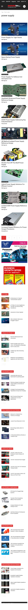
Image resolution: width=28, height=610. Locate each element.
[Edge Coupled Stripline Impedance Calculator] (5, 583)
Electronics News (5, 35)
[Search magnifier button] (24, 6)
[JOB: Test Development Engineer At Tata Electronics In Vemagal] (5, 538)
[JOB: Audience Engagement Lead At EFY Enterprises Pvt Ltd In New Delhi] (5, 552)
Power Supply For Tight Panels (11, 37)
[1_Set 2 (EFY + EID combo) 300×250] (14, 284)
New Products (4, 224)
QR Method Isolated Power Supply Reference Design (12, 142)
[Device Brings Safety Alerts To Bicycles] (5, 429)
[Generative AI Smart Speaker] (5, 313)
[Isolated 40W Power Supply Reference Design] (14, 197)
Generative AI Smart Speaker (16, 312)
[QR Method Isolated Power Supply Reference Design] (14, 133)
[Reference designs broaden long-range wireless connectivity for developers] (5, 383)
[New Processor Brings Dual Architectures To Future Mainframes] (5, 397)
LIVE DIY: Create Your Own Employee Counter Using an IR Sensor (17, 454)
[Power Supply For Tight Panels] (14, 29)
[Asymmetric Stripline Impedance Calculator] (5, 590)
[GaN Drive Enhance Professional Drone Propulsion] (5, 513)
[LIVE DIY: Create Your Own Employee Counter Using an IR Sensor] (5, 454)
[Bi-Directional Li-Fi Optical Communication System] (5, 299)
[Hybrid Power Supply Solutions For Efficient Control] (14, 175)
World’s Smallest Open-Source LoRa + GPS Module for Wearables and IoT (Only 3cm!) (18, 345)
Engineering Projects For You (7, 95)
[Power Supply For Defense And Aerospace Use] (14, 68)
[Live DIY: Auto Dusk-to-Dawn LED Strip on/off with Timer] (5, 475)
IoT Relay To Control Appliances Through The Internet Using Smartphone (17, 306)
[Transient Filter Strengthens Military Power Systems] (5, 499)
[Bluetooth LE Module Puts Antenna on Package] (5, 415)
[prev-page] (2, 326)
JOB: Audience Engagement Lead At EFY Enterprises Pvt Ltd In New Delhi (17, 552)
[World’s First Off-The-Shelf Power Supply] (14, 154)
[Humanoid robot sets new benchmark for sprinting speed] (5, 377)
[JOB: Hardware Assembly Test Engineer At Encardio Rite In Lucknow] (5, 545)
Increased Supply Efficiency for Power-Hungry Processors (14, 228)
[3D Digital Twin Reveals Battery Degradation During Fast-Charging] (5, 390)
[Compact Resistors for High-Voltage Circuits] (5, 506)
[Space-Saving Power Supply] (14, 48)
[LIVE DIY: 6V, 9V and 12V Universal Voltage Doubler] (5, 468)
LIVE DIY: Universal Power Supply (17, 459)
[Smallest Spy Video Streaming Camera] (5, 352)
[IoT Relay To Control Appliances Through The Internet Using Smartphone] (5, 306)
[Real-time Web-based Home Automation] (5, 338)
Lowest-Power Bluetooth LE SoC (17, 421)
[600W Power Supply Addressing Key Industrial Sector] (14, 111)
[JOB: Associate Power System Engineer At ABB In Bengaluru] (5, 531)
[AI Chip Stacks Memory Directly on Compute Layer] (5, 436)
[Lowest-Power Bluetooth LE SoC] (5, 422)
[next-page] (19, 238)
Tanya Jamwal (4, 123)
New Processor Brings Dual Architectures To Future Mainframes (16, 398)
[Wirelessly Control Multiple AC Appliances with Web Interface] (5, 359)
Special (3, 160)
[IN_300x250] (14, 262)
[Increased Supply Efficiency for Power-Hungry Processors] (14, 218)
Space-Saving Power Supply (10, 57)
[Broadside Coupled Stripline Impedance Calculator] (5, 577)
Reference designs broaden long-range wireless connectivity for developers (17, 384)
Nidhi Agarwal (4, 39)
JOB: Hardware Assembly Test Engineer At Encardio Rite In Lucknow (17, 545)
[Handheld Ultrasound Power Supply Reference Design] (14, 90)
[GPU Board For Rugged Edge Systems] (5, 492)
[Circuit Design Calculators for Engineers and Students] (5, 570)
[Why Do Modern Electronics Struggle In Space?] (5, 320)
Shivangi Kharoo (4, 230)
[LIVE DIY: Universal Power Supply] (5, 461)
